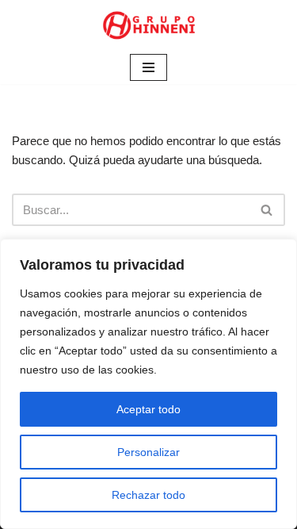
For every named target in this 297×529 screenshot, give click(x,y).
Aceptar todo (148, 409)
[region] (148, 384)
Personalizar (148, 452)
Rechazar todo (148, 495)
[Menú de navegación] (148, 67)
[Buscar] (267, 210)
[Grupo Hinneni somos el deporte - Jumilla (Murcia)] (148, 25)
